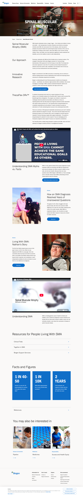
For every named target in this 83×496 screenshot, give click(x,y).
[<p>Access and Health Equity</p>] (61, 437)
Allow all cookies (70, 488)
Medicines (33, 3)
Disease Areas (15, 3)
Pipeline (52, 478)
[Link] (78, 3)
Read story (53, 219)
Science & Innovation (25, 3)
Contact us (43, 474)
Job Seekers (34, 480)
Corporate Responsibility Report (64, 477)
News (74, 3)
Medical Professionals (36, 474)
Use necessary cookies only (70, 493)
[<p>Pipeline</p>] (22, 437)
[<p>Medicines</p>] (42, 437)
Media (33, 478)
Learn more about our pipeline (40, 89)
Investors (65, 3)
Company (47, 3)
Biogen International (45, 476)
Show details (10, 493)
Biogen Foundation (63, 474)
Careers (52, 3)
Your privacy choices (69, 491)
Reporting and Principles (64, 479)
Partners (70, 3)
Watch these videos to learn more (51, 180)
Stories (52, 474)
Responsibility (40, 3)
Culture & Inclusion (63, 483)
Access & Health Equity (64, 481)
